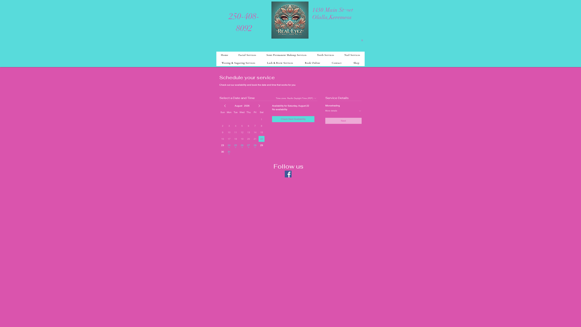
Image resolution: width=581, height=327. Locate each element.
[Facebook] (288, 174)
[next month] (259, 106)
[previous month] (225, 106)
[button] (362, 39)
